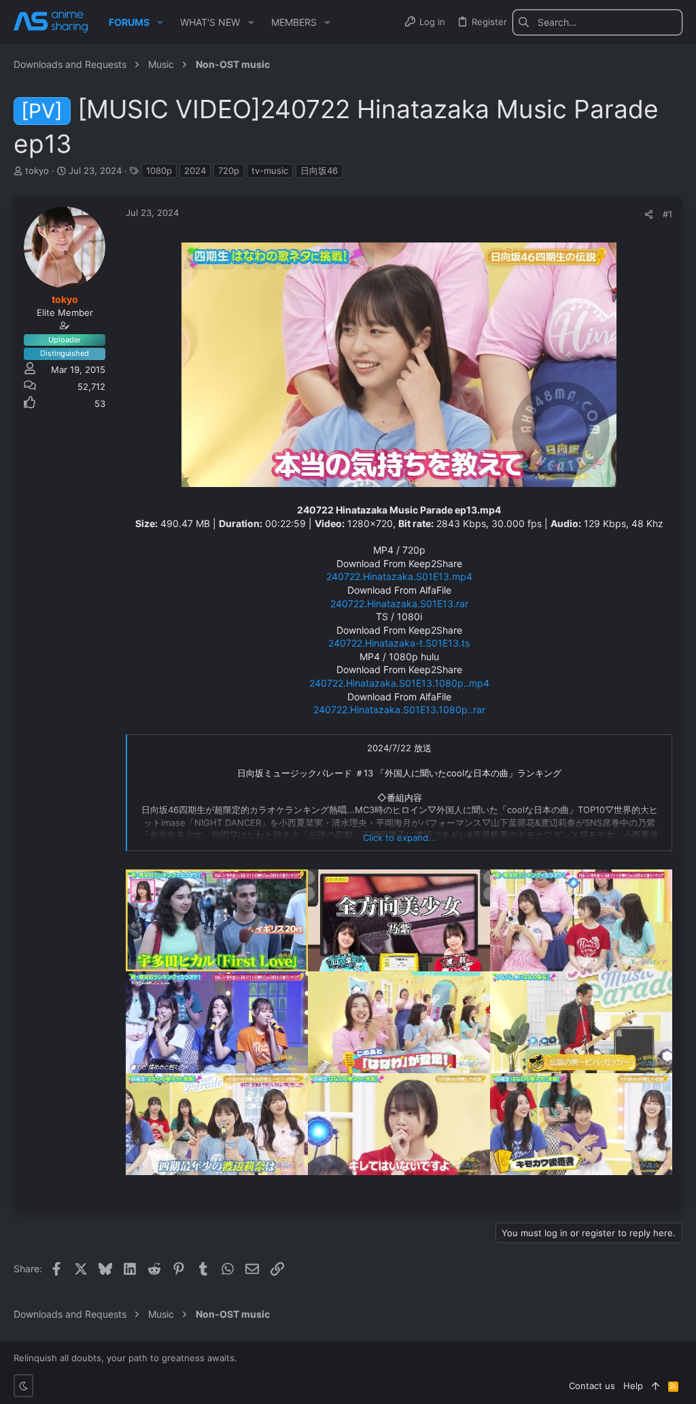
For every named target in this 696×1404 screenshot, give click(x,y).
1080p (159, 170)
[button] (160, 22)
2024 (195, 170)
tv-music (269, 170)
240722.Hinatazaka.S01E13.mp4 (399, 576)
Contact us (592, 1385)
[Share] (649, 214)
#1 (667, 214)
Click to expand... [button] (399, 837)
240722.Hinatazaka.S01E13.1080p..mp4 (399, 683)
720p (228, 170)
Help (633, 1385)
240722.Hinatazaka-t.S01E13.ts (399, 643)
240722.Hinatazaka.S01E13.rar (399, 603)
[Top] (655, 1385)
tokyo (37, 170)
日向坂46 (319, 170)
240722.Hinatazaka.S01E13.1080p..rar (399, 709)
